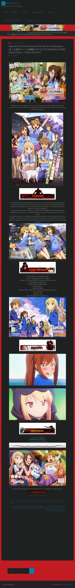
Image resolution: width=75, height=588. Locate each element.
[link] (38, 20)
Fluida (62, 584)
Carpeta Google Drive (35, 441)
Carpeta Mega (35, 437)
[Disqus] (37, 534)
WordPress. (69, 584)
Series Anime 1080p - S (18, 32)
